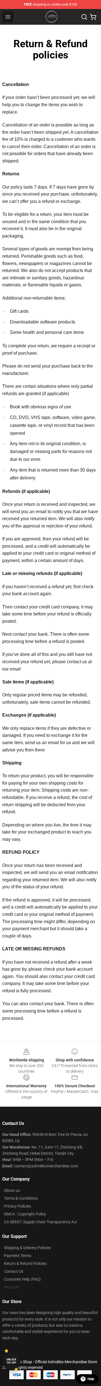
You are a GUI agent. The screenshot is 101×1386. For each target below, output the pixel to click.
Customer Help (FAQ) (22, 1279)
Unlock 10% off (11, 1361)
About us (12, 1190)
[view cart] (93, 16)
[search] (84, 16)
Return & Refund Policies (25, 1263)
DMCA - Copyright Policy (25, 1214)
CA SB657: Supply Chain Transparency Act (40, 1222)
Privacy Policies (17, 1206)
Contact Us (13, 1271)
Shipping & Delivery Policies (27, 1247)
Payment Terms (17, 1255)
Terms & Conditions (21, 1198)
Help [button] (91, 1379)
